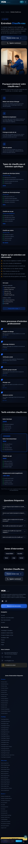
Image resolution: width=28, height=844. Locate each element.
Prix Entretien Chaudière (5, 823)
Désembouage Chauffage (6, 815)
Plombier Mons (4, 692)
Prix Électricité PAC (4, 806)
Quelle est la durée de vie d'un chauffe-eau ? (13, 537)
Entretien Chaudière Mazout (6, 798)
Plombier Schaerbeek (5, 709)
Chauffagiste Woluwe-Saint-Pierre (7, 754)
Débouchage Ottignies (5, 781)
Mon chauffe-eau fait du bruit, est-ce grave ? (13, 525)
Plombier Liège (4, 686)
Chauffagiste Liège (4, 723)
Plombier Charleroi (4, 688)
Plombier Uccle (4, 707)
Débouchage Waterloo (5, 779)
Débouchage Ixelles (5, 786)
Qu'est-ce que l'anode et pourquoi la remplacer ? (13, 514)
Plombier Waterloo (4, 698)
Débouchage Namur (5, 771)
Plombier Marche (4, 713)
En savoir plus (6, 841)
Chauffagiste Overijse (5, 752)
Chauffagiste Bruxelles (5, 721)
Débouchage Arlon (4, 777)
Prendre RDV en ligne (13, 308)
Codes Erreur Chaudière (5, 821)
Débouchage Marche (5, 790)
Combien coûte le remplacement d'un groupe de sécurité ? (13, 520)
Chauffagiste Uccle (4, 744)
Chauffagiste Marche (5, 748)
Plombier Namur (4, 690)
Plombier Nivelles (4, 702)
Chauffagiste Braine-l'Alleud (6, 746)
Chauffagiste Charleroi (5, 725)
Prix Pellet (3, 804)
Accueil (2, 12)
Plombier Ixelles (4, 704)
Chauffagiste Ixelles (5, 742)
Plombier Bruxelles (4, 683)
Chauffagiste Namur (5, 727)
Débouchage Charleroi (5, 769)
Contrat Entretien (4, 819)
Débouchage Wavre (5, 763)
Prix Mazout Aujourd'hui (5, 800)
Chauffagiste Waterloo (5, 736)
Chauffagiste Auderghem (6, 757)
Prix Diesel (3, 808)
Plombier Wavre (4, 681)
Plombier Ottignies (4, 700)
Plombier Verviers (4, 694)
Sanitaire (7, 12)
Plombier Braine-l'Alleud (5, 711)
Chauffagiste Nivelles (5, 740)
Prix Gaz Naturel (4, 802)
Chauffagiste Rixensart (5, 750)
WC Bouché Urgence (5, 825)
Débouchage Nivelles (5, 784)
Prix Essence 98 (4, 813)
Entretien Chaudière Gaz (5, 796)
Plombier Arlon (4, 696)
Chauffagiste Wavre (5, 719)
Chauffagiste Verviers (5, 731)
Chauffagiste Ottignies (5, 738)
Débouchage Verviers (5, 775)
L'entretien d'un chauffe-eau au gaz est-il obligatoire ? (12, 531)
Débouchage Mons (4, 773)
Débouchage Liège (4, 767)
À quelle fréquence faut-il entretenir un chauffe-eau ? (13, 507)
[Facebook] (2, 601)
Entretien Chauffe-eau (5, 817)
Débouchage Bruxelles (5, 765)
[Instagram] (6, 601)
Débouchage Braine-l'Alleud (6, 788)
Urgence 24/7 (3, 827)
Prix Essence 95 (4, 811)
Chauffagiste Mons (4, 729)
